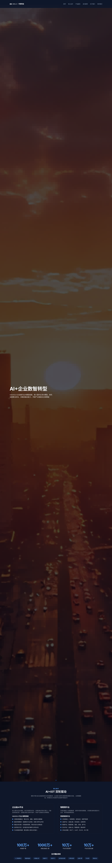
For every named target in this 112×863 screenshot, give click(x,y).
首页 (64, 4)
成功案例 (85, 4)
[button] (54, 780)
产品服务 (78, 4)
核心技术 (70, 4)
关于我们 (92, 4)
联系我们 (99, 4)
